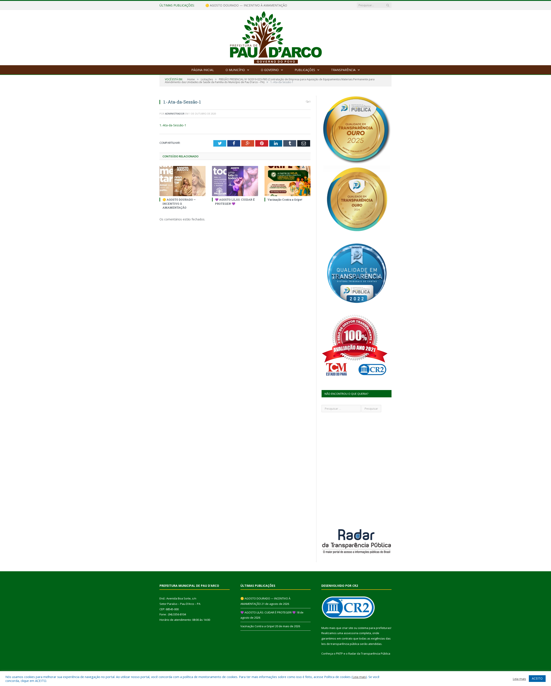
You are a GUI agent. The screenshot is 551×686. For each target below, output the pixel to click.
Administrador (174, 113)
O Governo (270, 70)
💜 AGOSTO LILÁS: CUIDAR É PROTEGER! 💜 (236, 5)
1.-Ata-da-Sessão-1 (172, 125)
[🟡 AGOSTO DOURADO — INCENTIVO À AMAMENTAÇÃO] (182, 181)
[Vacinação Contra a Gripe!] (288, 181)
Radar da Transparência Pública (369, 653)
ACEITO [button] (537, 678)
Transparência (343, 70)
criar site (347, 628)
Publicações (305, 70)
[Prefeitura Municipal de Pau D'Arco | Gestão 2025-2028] (275, 36)
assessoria (351, 633)
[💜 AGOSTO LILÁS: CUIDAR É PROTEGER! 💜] (235, 181)
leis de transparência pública (340, 644)
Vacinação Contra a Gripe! (285, 199)
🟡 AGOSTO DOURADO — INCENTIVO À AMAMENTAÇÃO (179, 203)
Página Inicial (202, 70)
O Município (235, 70)
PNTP (339, 653)
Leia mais (359, 677)
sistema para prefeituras (374, 628)
